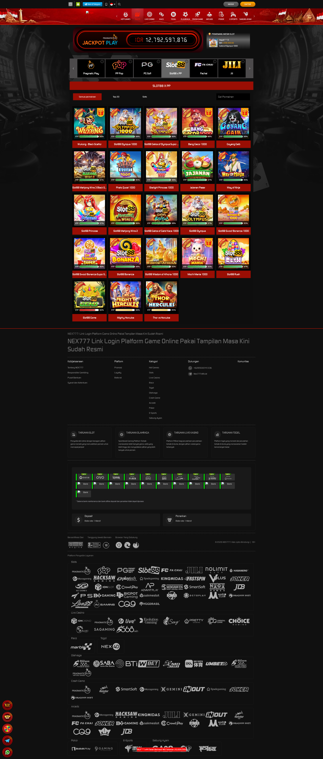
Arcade (209, 19)
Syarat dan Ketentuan (77, 382)
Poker (221, 19)
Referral (118, 377)
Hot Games (125, 19)
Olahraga (185, 19)
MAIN (235, 123)
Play (112, 42)
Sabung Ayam (245, 19)
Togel (173, 19)
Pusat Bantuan (74, 377)
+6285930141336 (203, 367)
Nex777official (200, 373)
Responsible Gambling (78, 372)
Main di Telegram (94, 4)
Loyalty (117, 372)
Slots (137, 19)
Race (161, 19)
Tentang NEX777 (75, 367)
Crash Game (197, 19)
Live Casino (149, 19)
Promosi (118, 367)
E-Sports (233, 19)
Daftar (247, 4)
